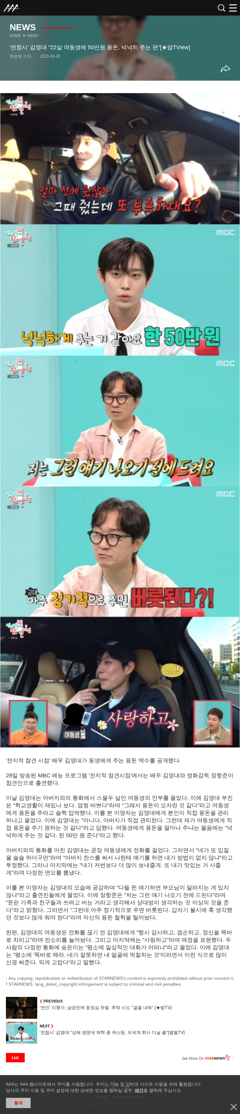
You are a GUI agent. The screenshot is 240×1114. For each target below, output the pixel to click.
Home (15, 36)
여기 (139, 1090)
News (32, 36)
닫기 (234, 1107)
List (15, 1057)
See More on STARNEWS (208, 1057)
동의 (18, 1102)
